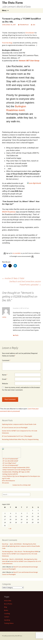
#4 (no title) (7, 601)
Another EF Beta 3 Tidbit (13, 278)
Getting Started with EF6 (10, 474)
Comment (6, 360)
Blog (5, 607)
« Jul (9, 528)
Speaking (7, 620)
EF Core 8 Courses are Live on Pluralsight (14, 427)
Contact (6, 617)
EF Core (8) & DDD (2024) (10, 461)
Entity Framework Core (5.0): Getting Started (16, 470)
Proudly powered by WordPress (12, 636)
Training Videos (9, 623)
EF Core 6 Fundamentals (10, 465)
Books (6, 610)
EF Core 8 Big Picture (9, 463)
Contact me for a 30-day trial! (21, 485)
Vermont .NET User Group (29, 61)
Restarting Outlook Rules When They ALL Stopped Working (20, 439)
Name (4, 375)
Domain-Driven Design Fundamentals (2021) (16, 467)
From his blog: (7, 43)
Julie (33, 25)
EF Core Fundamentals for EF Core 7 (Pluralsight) (17, 436)
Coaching (7, 613)
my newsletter (17, 253)
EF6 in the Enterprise (8, 481)
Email (4, 379)
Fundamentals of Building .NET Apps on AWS (16, 472)
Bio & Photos (8, 604)
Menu (4, 10)
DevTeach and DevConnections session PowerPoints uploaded (25, 283)
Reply (16, 335)
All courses (5, 483)
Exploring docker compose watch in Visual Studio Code (19, 424)
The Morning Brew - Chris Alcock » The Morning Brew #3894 (20, 551)
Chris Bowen (29, 33)
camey (4, 317)
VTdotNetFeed (24, 25)
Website (5, 383)
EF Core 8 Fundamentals (10, 459)
